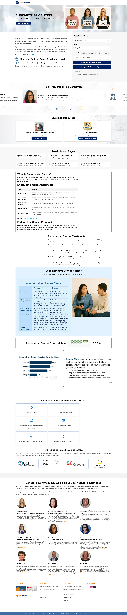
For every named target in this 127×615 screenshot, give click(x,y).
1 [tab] (63, 109)
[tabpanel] (63, 98)
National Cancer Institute (30, 218)
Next (70, 108)
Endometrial (55, 586)
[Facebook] (89, 587)
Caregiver (92, 53)
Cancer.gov (52, 492)
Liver (50, 589)
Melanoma (42, 592)
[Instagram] (91, 587)
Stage (75, 44)
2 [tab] (65, 109)
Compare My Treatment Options (91, 67)
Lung (54, 589)
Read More (31, 520)
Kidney (41, 589)
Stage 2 (80, 74)
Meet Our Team (68, 597)
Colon (49, 586)
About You (77, 53)
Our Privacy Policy (68, 594)
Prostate (42, 597)
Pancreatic (55, 594)
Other (107, 53)
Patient (84, 53)
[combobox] (92, 41)
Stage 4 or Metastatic (93, 74)
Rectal (46, 597)
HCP (99, 53)
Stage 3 (85, 74)
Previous (56, 108)
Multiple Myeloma (50, 592)
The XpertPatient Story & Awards (72, 586)
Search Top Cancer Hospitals (87, 138)
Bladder (42, 586)
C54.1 (33, 55)
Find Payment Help (39, 138)
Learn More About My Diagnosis (91, 62)
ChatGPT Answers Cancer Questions (73, 589)
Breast (46, 586)
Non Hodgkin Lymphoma (46, 594)
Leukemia (46, 589)
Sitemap (66, 600)
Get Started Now (23, 23)
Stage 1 (75, 74)
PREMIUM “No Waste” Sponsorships (73, 592)
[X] (94, 587)
